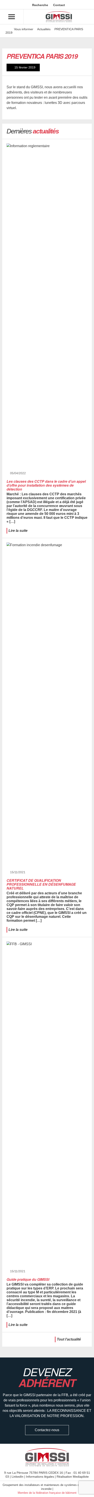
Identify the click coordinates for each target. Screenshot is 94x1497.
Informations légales (40, 1476)
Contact (58, 5)
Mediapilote (81, 1476)
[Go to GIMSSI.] (7, 29)
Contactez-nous (47, 1430)
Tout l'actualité (69, 1339)
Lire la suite (18, 530)
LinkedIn (17, 1476)
